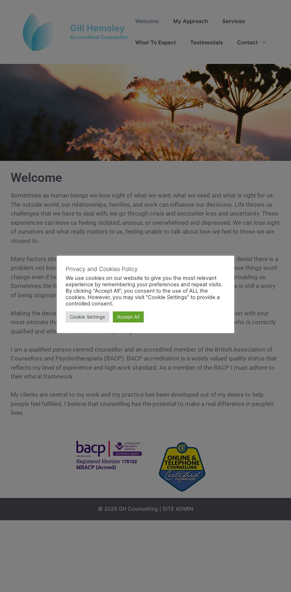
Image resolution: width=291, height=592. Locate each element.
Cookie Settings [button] (87, 317)
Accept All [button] (128, 317)
